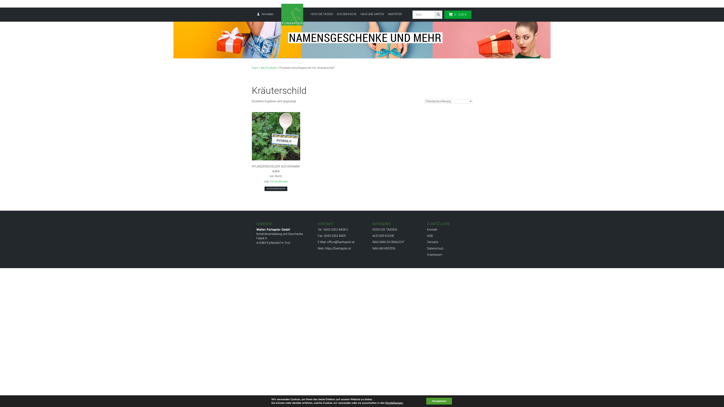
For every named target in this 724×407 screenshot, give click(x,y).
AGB (430, 236)
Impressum (434, 254)
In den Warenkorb (276, 189)
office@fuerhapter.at (340, 242)
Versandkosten (279, 181)
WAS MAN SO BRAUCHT (388, 242)
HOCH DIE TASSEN (322, 14)
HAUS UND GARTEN (372, 14)
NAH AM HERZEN (383, 248)
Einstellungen (394, 403)
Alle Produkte (269, 68)
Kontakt (432, 229)
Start (255, 68)
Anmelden (268, 14)
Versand (432, 242)
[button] (457, 15)
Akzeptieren (439, 401)
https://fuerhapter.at (338, 248)
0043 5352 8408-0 (336, 229)
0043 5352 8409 (335, 236)
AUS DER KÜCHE (347, 14)
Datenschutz (435, 248)
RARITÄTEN (395, 14)
